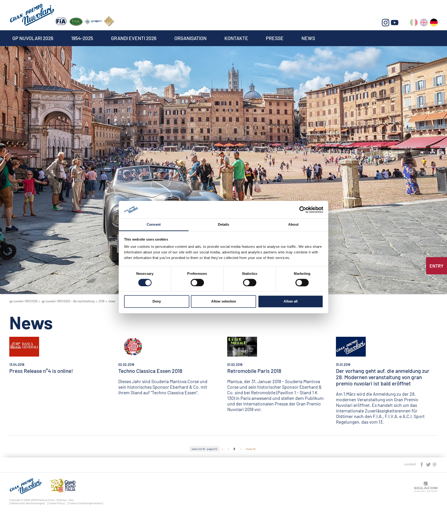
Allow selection (223, 301)
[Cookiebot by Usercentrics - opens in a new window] (302, 209)
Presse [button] (275, 38)
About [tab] (293, 225)
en (424, 23)
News (308, 38)
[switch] (197, 282)
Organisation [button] (190, 38)
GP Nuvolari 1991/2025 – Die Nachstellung (68, 301)
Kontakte (236, 38)
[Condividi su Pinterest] (435, 464)
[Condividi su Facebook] (422, 464)
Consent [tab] (154, 225)
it (414, 23)
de (434, 23)
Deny (156, 301)
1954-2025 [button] (82, 38)
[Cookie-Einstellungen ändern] (85, 503)
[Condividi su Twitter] (428, 464)
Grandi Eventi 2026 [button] (133, 38)
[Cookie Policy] (56, 503)
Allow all (291, 301)
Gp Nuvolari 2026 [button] (32, 38)
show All (251, 448)
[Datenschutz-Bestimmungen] (27, 503)
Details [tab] (223, 225)
